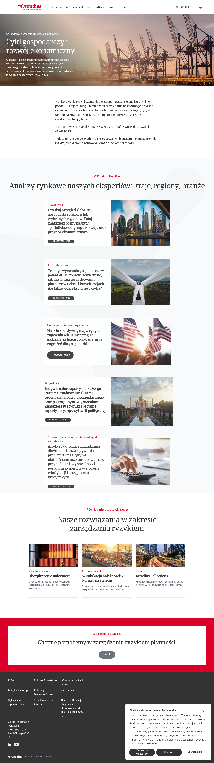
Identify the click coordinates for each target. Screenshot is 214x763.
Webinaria (99, 7)
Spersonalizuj (195, 752)
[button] (13, 7)
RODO (11, 680)
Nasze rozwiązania (59, 7)
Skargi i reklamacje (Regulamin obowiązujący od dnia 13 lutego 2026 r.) (72, 708)
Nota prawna (68, 690)
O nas (112, 7)
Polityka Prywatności (46, 680)
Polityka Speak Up (18, 690)
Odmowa (169, 752)
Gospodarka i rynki (81, 7)
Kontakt (123, 7)
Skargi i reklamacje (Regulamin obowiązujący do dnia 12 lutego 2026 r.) (19, 729)
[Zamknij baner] (203, 711)
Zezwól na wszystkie (142, 752)
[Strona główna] (30, 7)
